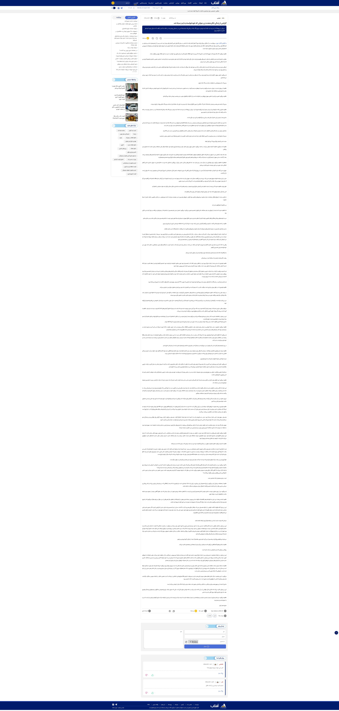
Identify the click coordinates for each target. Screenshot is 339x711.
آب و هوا (163, 705)
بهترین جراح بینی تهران (130, 141)
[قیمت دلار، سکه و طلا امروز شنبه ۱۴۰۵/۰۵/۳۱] (131, 117)
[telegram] (121, 8)
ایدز (215, 616)
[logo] (219, 2)
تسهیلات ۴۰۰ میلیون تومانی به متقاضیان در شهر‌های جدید (126, 32)
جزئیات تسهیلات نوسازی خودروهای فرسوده (126, 56)
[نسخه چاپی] (170, 611)
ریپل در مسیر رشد (132, 159)
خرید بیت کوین (132, 130)
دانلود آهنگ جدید (132, 145)
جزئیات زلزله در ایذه (132, 48)
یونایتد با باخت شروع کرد (131, 21)
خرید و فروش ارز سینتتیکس (129, 163)
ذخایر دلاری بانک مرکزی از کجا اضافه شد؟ (127, 61)
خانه (223, 18)
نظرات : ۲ (163, 18)
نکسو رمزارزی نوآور (131, 152)
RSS (149, 705)
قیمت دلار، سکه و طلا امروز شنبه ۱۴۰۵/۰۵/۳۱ (119, 117)
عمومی (219, 18)
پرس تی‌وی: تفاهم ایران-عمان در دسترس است (208, 11)
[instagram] (118, 8)
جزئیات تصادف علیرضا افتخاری (129, 29)
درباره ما (197, 705)
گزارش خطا (201, 611)
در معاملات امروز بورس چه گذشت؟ (128, 50)
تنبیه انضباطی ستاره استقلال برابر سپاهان (127, 64)
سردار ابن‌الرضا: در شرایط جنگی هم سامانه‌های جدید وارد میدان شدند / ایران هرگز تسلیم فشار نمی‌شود (125, 38)
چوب (121, 138)
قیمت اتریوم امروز (132, 174)
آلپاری (122, 145)
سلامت (209, 616)
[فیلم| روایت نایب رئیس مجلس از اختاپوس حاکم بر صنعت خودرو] (131, 107)
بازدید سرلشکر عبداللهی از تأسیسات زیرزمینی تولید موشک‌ (126, 44)
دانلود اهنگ (133, 149)
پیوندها (170, 705)
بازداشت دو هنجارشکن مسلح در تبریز (128, 67)
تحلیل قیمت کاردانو (119, 159)
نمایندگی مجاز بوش (124, 134)
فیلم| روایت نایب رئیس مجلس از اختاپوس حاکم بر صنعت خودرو (118, 107)
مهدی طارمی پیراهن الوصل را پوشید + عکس (126, 59)
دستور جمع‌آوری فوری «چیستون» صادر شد (127, 53)
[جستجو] (112, 3)
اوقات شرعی (155, 705)
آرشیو (182, 705)
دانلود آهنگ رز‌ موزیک (131, 138)
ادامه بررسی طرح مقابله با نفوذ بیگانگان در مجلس (126, 25)
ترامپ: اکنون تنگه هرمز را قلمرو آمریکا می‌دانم (118, 87)
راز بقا (135, 134)
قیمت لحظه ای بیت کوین (130, 167)
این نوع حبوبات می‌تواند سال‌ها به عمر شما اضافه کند (126, 71)
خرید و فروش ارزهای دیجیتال (129, 170)
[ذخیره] (174, 611)
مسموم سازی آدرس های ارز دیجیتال (127, 156)
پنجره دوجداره (121, 130)
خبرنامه (176, 705)
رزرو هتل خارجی (122, 149)
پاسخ (219, 673)
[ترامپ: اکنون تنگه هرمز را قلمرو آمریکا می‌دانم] (131, 87)
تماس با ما (189, 705)
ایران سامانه (114, 708)
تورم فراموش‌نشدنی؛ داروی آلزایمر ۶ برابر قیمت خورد (119, 97)
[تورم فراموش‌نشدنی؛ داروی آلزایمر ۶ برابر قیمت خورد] (131, 97)
